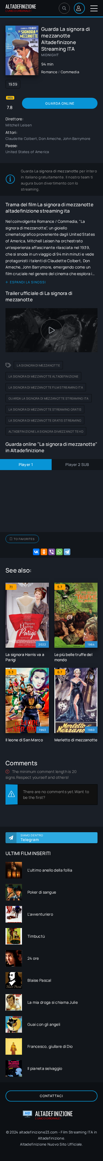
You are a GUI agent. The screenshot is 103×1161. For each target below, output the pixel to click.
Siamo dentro (32, 837)
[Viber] (51, 552)
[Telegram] (67, 552)
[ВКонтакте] (36, 552)
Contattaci (51, 1096)
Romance (49, 71)
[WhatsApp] (59, 552)
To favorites (24, 539)
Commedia (70, 71)
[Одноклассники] (44, 552)
